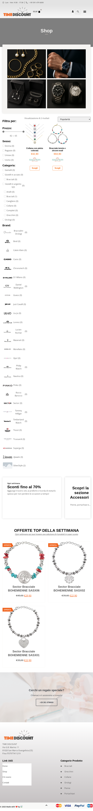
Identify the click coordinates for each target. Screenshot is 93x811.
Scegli (35, 168)
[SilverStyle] (35, 161)
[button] (85, 11)
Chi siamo (6, 777)
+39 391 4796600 (46, 702)
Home (5, 766)
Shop (4, 772)
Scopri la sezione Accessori (79, 492)
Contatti (5, 783)
